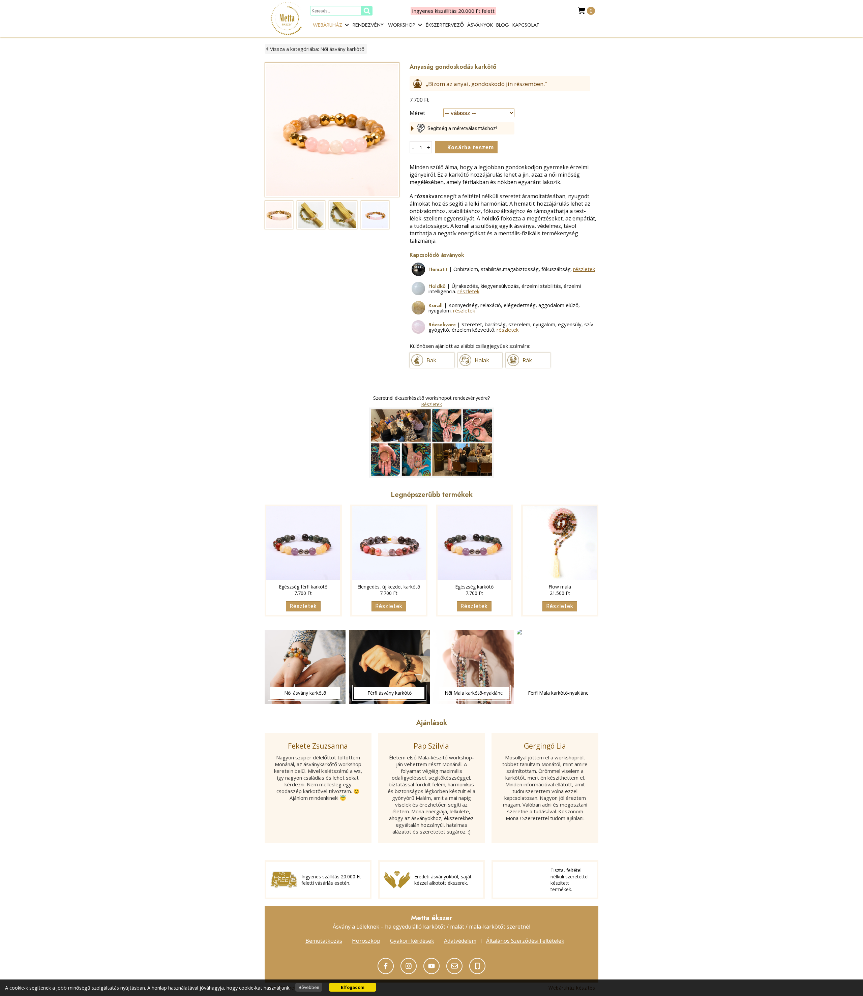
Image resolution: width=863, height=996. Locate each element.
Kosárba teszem (470, 147)
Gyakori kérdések (412, 940)
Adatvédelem (460, 940)
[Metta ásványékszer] (386, 966)
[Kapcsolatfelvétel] (431, 966)
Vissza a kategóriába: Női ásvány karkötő (317, 49)
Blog (502, 25)
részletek (584, 269)
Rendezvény (368, 25)
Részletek (431, 404)
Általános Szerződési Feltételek (525, 940)
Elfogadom (352, 987)
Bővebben (309, 987)
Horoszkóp (366, 940)
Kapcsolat (525, 25)
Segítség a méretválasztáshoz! (462, 128)
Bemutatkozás (323, 940)
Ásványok (480, 25)
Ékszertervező (445, 25)
